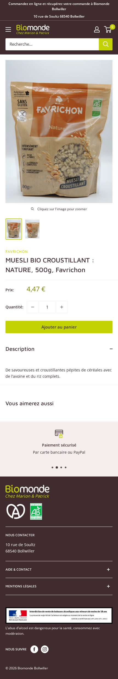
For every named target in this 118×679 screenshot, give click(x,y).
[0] (108, 29)
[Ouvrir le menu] (8, 29)
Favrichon (16, 251)
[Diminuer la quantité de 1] (32, 307)
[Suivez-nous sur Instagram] (45, 649)
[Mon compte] (97, 29)
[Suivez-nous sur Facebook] (34, 649)
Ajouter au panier (59, 327)
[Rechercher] (106, 44)
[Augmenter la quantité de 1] (62, 307)
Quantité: (14, 307)
